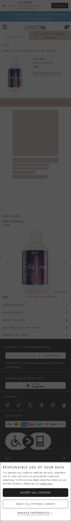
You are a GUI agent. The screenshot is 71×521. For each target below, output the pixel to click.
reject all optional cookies (35, 504)
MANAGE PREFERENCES (33, 513)
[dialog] (35, 491)
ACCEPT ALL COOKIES (35, 492)
